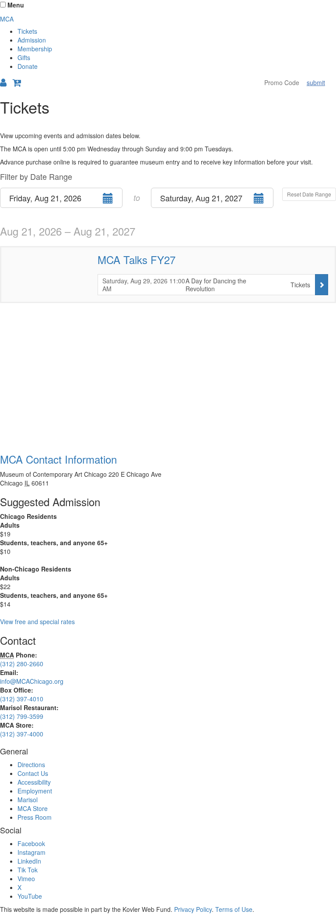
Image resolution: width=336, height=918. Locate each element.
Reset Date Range (309, 194)
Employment (35, 790)
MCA (7, 18)
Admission (32, 40)
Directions (31, 764)
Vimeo (26, 878)
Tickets (27, 31)
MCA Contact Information (58, 459)
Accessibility (34, 782)
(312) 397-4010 (21, 698)
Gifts (24, 57)
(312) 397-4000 (21, 733)
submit (316, 82)
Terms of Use (233, 909)
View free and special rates (37, 621)
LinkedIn (29, 861)
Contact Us (33, 773)
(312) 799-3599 (21, 716)
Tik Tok (28, 869)
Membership (35, 48)
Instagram (32, 852)
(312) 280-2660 (21, 663)
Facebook (31, 843)
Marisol (28, 799)
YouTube (30, 896)
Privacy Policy (193, 909)
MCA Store (33, 808)
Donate (28, 66)
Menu (15, 4)
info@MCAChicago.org (31, 681)
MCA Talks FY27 (136, 259)
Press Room (35, 817)
